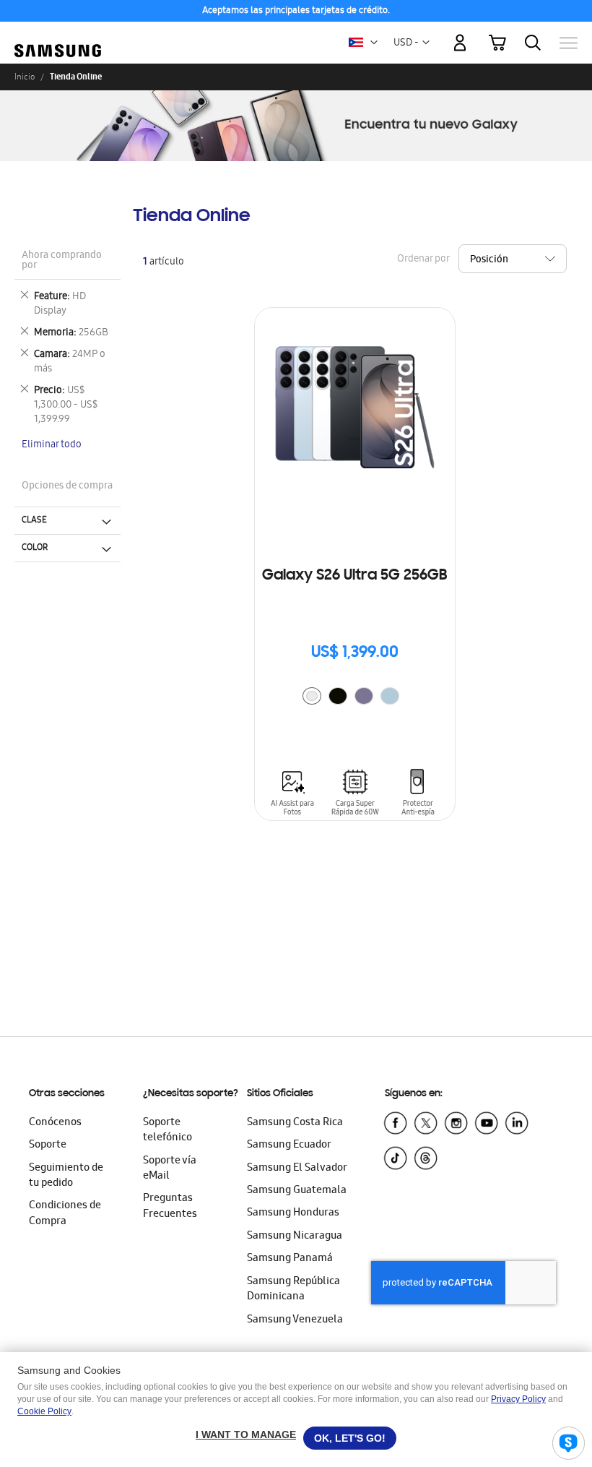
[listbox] (354, 697)
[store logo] (57, 35)
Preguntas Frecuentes (170, 1206)
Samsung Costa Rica (295, 1123)
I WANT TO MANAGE (246, 1434)
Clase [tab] (34, 520)
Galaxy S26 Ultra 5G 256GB (354, 576)
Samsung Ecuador (289, 1145)
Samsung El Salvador (297, 1168)
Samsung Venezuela (295, 1320)
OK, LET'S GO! (350, 1438)
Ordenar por (423, 259)
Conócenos (55, 1123)
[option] (311, 696)
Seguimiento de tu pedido (66, 1176)
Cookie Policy (44, 1411)
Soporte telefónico (167, 1130)
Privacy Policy (518, 1399)
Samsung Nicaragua (294, 1236)
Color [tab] (35, 547)
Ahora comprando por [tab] (62, 261)
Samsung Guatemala (297, 1191)
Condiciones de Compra (65, 1213)
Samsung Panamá (290, 1259)
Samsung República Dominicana (293, 1289)
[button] (374, 43)
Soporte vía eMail (169, 1169)
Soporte (47, 1145)
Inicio (24, 76)
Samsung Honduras (293, 1213)
